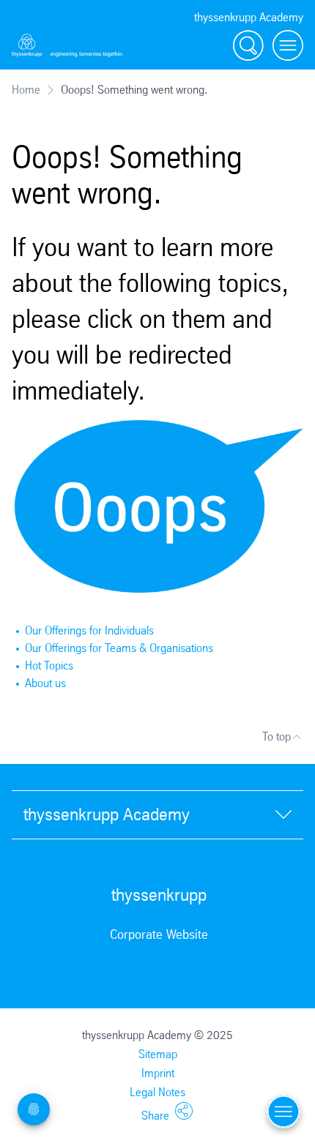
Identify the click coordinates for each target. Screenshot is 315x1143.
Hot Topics (49, 665)
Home (26, 90)
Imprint (157, 1073)
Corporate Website (159, 934)
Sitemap (157, 1054)
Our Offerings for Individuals (89, 630)
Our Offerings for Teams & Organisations (119, 648)
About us (45, 683)
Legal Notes (157, 1092)
